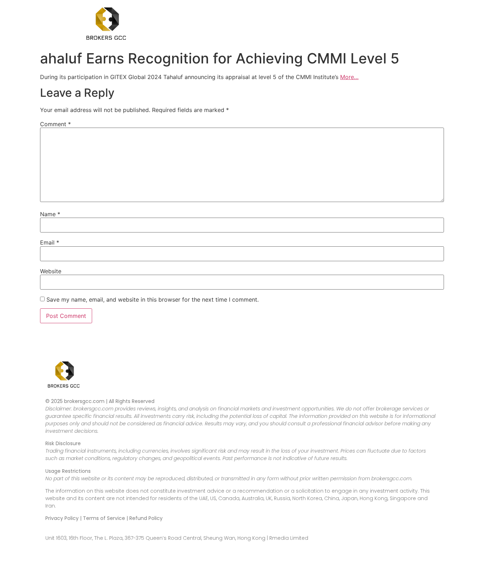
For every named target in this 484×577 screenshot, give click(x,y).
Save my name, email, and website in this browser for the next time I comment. (152, 299)
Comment (55, 124)
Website (50, 271)
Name (50, 214)
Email (49, 242)
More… (349, 76)
